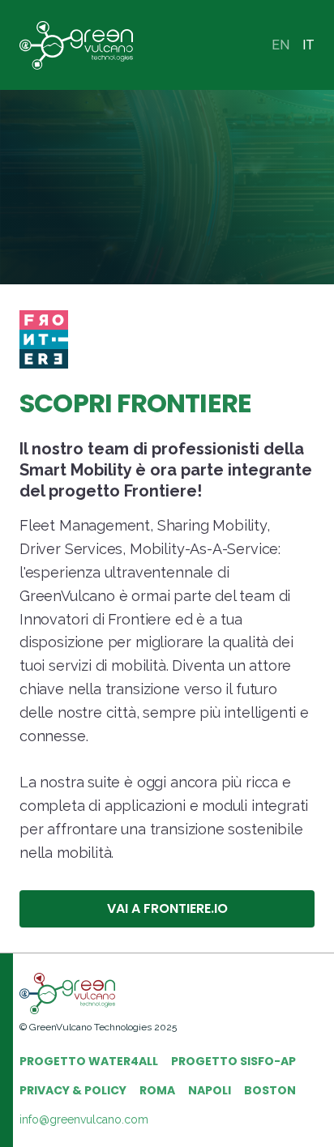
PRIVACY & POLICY (72, 1090)
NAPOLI (209, 1090)
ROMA (157, 1090)
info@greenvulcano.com (83, 1119)
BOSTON (270, 1090)
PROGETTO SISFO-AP (233, 1061)
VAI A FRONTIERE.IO (167, 908)
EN (280, 45)
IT (308, 45)
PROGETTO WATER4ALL (88, 1061)
